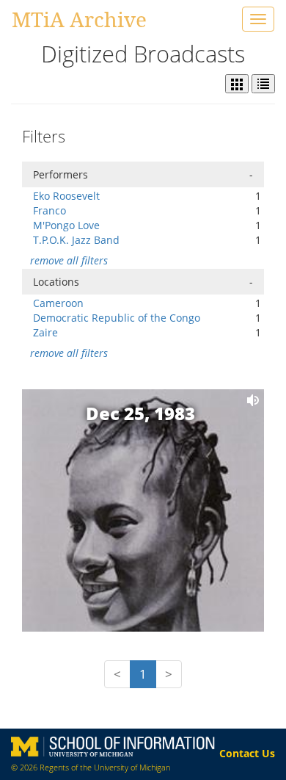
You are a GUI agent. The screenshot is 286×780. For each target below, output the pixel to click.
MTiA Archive (79, 19)
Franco (49, 210)
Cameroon (58, 303)
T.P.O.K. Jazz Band (76, 240)
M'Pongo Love (66, 225)
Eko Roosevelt (66, 196)
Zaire (45, 332)
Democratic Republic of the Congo (116, 318)
